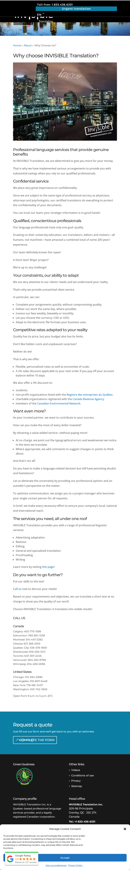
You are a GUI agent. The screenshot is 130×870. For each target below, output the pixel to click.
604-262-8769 (37, 659)
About (28, 45)
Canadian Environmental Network (58, 403)
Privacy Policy (75, 865)
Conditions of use (82, 775)
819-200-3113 (37, 651)
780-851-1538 (36, 635)
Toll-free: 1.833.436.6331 (55, 4)
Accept (65, 857)
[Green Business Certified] (23, 784)
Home (17, 45)
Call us (17, 589)
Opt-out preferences (56, 865)
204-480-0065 (36, 664)
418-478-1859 (38, 647)
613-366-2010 (32, 643)
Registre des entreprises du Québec (90, 394)
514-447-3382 (34, 639)
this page (48, 567)
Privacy (76, 780)
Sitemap (76, 786)
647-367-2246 (32, 655)
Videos (75, 770)
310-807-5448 (38, 681)
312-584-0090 (33, 677)
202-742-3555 (38, 689)
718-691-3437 (34, 685)
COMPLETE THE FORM (37, 740)
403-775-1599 (32, 631)
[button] (125, 829)
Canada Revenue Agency (88, 399)
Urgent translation (76, 8)
